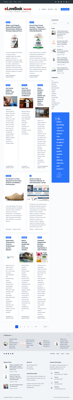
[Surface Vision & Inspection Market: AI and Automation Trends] (38, 193)
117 (36, 326)
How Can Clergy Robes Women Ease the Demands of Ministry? (26, 91)
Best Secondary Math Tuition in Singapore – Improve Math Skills (62, 42)
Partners (6, 1)
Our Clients (30, 367)
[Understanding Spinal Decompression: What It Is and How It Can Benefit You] (54, 32)
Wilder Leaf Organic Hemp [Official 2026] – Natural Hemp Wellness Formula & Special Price (64, 343)
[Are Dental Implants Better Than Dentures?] (10, 101)
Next (45, 326)
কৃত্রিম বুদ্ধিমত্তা (55, 105)
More (56, 9)
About (15, 1)
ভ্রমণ (53, 108)
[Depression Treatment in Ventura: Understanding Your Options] (10, 257)
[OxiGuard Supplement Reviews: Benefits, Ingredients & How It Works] (42, 257)
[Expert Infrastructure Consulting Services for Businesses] (54, 69)
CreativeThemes (18, 397)
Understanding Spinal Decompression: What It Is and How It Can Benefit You (13, 343)
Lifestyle (24, 85)
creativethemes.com (59, 389)
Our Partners (30, 369)
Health (8, 22)
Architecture (55, 82)
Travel (53, 99)
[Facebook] (55, 1)
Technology (55, 97)
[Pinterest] (63, 1)
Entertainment (55, 88)
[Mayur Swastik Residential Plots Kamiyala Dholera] (26, 257)
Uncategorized (56, 103)
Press (10, 1)
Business (44, 9)
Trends (53, 101)
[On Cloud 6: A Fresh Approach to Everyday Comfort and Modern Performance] (14, 195)
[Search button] (68, 23)
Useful (19, 1)
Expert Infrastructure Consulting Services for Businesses (63, 69)
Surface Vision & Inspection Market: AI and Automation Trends (38, 180)
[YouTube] (66, 1)
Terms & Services (58, 397)
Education (50, 9)
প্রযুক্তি (53, 106)
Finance (54, 90)
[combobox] (59, 23)
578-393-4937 (58, 379)
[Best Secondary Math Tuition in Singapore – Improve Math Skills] (54, 42)
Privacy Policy (66, 397)
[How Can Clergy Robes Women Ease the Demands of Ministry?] (26, 103)
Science (54, 95)
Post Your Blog (65, 9)
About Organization (32, 365)
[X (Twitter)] (58, 1)
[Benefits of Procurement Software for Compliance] (54, 51)
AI (39, 9)
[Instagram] (61, 1)
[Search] (68, 1)
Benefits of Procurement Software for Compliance (62, 51)
